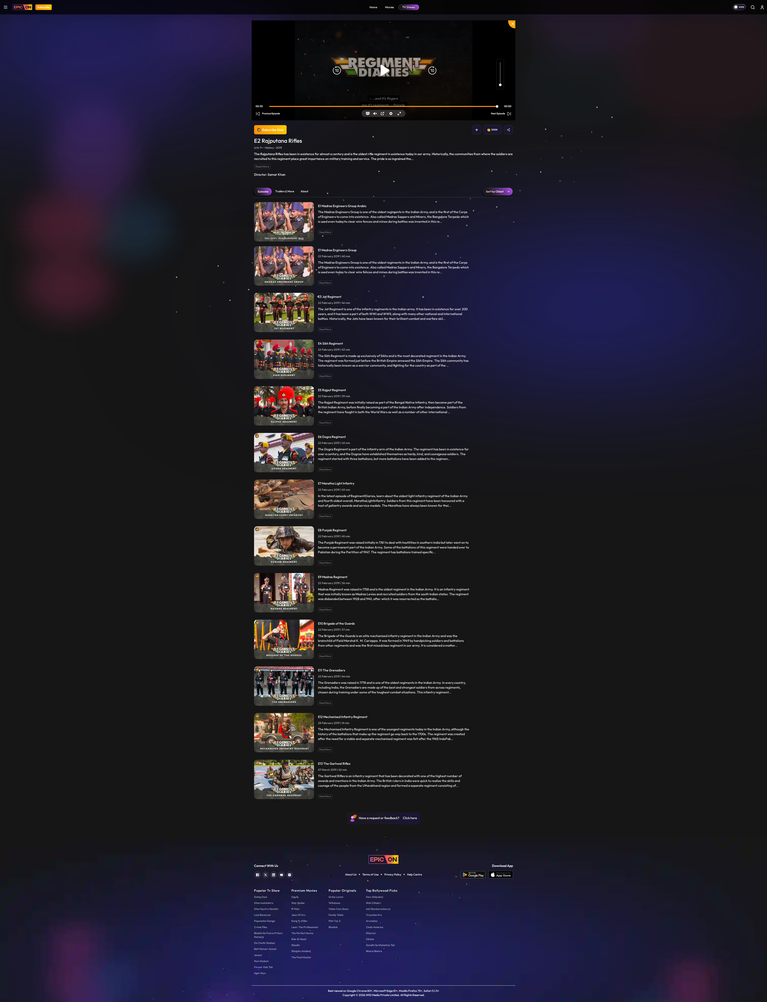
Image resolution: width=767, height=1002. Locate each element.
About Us (351, 874)
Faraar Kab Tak (263, 967)
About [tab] (304, 191)
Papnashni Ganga (264, 920)
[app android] (475, 874)
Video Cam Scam (339, 908)
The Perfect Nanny (302, 933)
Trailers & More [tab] (284, 191)
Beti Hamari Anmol (265, 948)
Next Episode (498, 113)
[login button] (762, 7)
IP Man (295, 908)
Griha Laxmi (336, 896)
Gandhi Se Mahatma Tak (380, 945)
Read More (262, 166)
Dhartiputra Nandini (266, 908)
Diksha (370, 939)
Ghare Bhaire (374, 951)
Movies (389, 7)
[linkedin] (273, 874)
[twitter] (265, 874)
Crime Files (260, 927)
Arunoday (372, 920)
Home (373, 7)
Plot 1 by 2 (334, 920)
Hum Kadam (261, 961)
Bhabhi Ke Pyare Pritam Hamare (268, 934)
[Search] (753, 7)
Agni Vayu (260, 973)
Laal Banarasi (262, 914)
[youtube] (281, 874)
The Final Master (301, 957)
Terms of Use (370, 874)
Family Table (336, 914)
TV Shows (408, 7)
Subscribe (43, 7)
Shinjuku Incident (301, 951)
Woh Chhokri (373, 902)
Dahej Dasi (260, 896)
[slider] (384, 106)
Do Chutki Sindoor (264, 942)
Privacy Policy (392, 874)
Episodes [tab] (263, 191)
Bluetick (333, 927)
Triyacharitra (374, 914)
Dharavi (371, 933)
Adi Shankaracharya (378, 908)
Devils (295, 896)
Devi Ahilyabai (374, 896)
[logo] (383, 859)
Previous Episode (271, 113)
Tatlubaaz (334, 902)
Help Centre (414, 874)
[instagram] (289, 874)
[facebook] (257, 874)
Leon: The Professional (304, 927)
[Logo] (22, 7)
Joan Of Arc (298, 914)
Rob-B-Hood (298, 939)
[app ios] (501, 874)
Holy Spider (298, 902)
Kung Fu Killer (299, 920)
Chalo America (374, 927)
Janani (258, 955)
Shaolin (295, 945)
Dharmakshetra (263, 902)
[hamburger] (5, 7)
